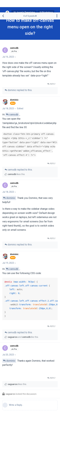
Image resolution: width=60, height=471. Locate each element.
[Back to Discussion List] (3, 15)
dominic (10, 198)
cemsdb (13, 114)
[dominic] (5, 102)
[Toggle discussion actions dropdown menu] (57, 15)
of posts (29, 16)
